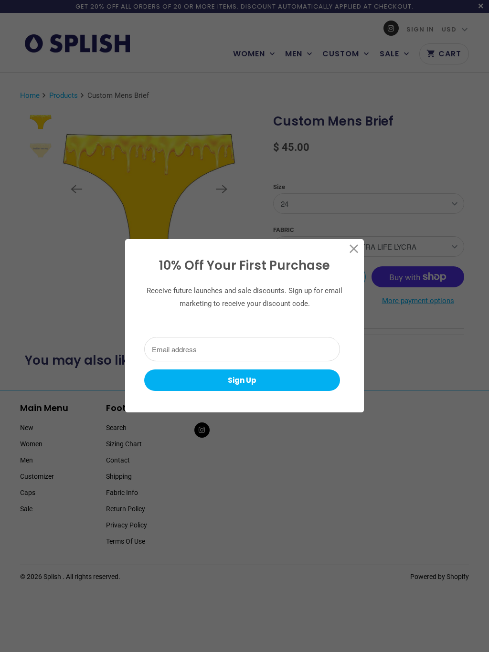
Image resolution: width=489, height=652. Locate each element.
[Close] (354, 249)
